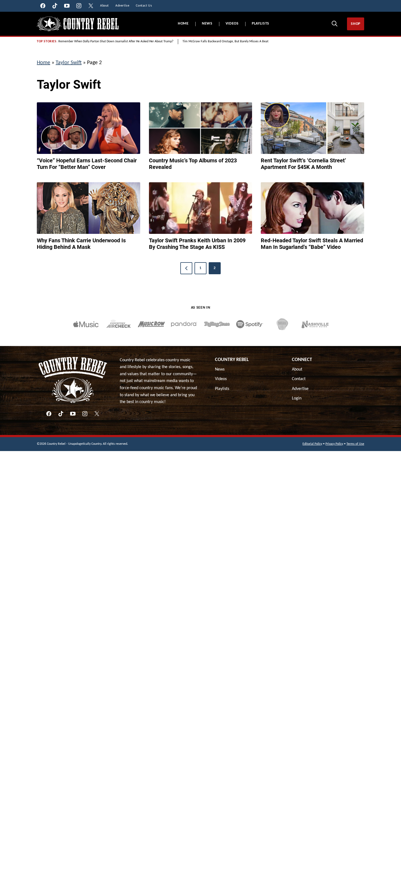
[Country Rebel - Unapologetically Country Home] (78, 23)
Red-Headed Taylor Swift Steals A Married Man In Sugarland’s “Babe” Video (312, 243)
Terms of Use (355, 444)
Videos (232, 24)
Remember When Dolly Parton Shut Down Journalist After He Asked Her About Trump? (115, 41)
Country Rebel (232, 359)
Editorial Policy (312, 444)
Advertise (300, 389)
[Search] (334, 23)
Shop (355, 24)
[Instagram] (85, 414)
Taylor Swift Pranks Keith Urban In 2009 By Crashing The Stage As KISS (197, 243)
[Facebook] (49, 414)
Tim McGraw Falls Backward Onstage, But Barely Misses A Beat (225, 41)
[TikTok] (61, 414)
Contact (299, 379)
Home (183, 24)
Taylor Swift (69, 62)
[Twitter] (97, 414)
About (297, 369)
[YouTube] (73, 414)
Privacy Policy (334, 444)
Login (296, 398)
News (207, 24)
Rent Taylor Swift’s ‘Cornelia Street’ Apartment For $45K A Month (303, 163)
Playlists (260, 24)
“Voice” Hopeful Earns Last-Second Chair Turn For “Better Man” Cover (87, 163)
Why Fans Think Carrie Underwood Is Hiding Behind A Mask (81, 243)
